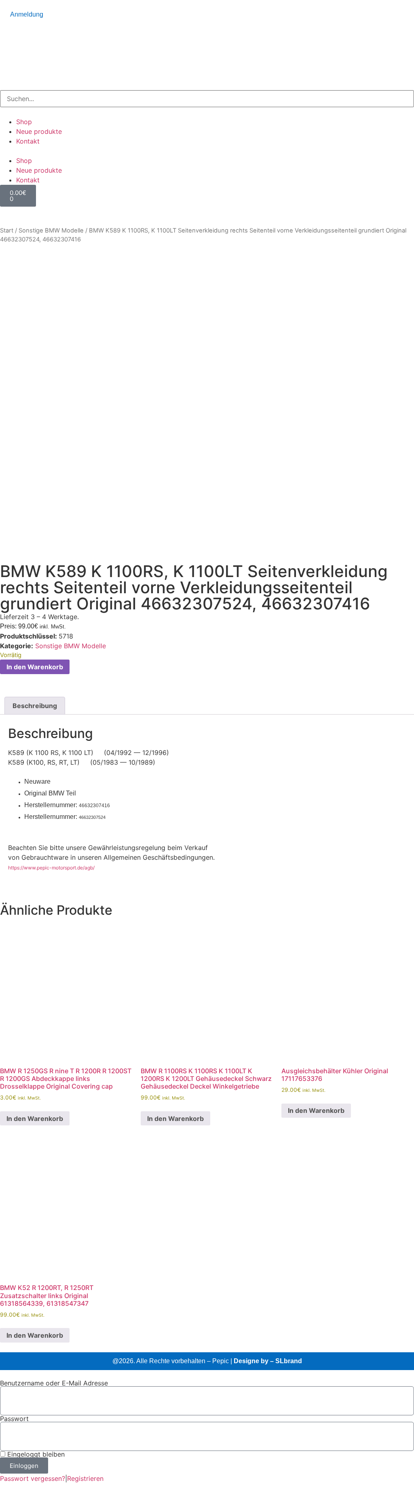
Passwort (14, 1418)
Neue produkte (39, 131)
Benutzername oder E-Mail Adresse (54, 1383)
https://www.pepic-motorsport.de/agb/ (51, 868)
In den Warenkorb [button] (34, 1118)
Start (6, 230)
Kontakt (28, 141)
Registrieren (85, 1478)
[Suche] (2, 85)
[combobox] (207, 98)
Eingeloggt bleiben (35, 1454)
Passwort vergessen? (32, 1478)
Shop (24, 122)
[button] (207, 151)
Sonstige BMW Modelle (51, 230)
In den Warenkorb (34, 667)
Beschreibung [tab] (35, 706)
